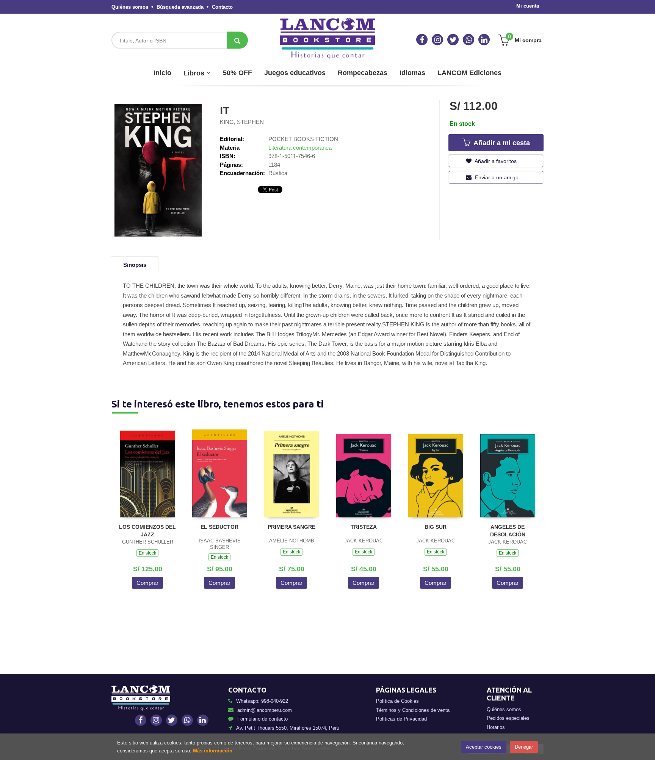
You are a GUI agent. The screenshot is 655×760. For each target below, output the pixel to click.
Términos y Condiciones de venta (413, 710)
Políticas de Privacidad (401, 719)
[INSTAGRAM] (437, 39)
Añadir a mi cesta (501, 143)
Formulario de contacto (262, 719)
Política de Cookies (397, 701)
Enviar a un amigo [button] (496, 177)
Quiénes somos (129, 7)
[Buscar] (237, 40)
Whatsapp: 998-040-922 (262, 701)
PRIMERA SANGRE (291, 527)
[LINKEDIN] (484, 39)
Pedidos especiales (508, 718)
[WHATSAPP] (468, 39)
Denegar (524, 747)
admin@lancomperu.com (264, 710)
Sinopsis (134, 265)
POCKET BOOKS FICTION (303, 139)
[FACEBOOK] (422, 39)
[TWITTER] (453, 39)
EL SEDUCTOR (219, 527)
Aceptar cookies (483, 747)
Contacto (222, 7)
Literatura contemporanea (300, 147)
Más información (212, 751)
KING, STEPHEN (242, 122)
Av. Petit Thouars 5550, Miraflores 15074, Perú (287, 728)
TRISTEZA (364, 527)
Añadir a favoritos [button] (495, 161)
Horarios (496, 727)
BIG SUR (436, 527)
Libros (194, 73)
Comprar (147, 583)
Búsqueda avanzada (180, 7)
